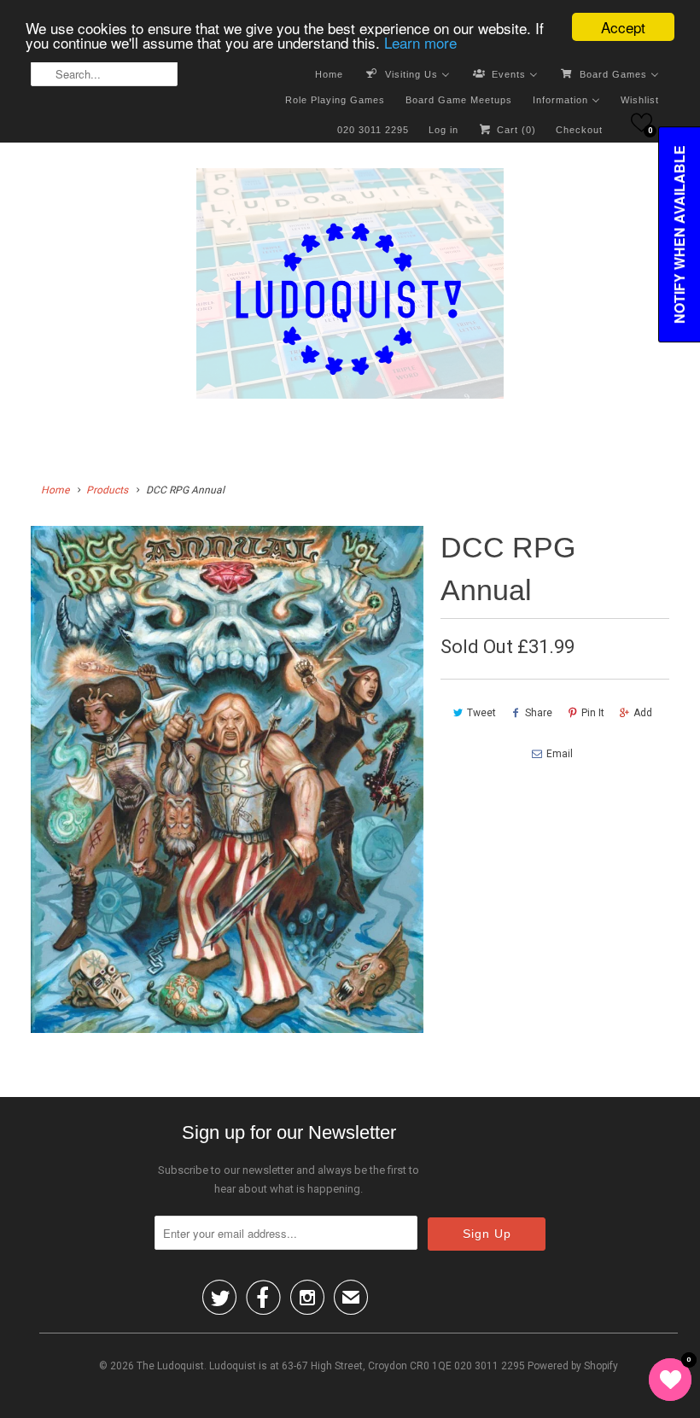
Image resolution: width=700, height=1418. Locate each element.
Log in (443, 130)
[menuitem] (329, 73)
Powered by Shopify (573, 1366)
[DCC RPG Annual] (227, 779)
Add (642, 713)
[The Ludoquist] (350, 287)
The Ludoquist (170, 1366)
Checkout (579, 130)
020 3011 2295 (373, 130)
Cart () (514, 130)
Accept (623, 27)
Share (538, 713)
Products (107, 490)
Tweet (481, 713)
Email (559, 754)
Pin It (592, 713)
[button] (641, 122)
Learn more (420, 42)
